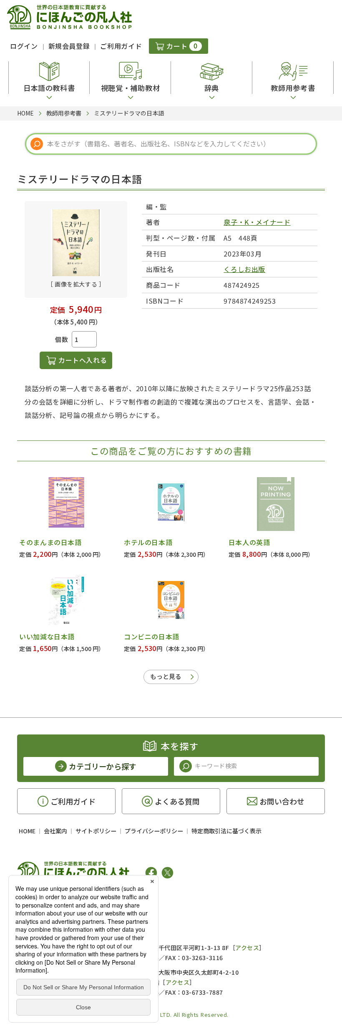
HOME (27, 831)
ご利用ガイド (121, 46)
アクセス (247, 947)
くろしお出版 (244, 269)
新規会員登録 (69, 46)
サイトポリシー (95, 831)
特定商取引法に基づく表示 (226, 831)
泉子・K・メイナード (257, 222)
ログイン (24, 46)
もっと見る (165, 676)
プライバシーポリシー (154, 831)
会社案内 (55, 831)
